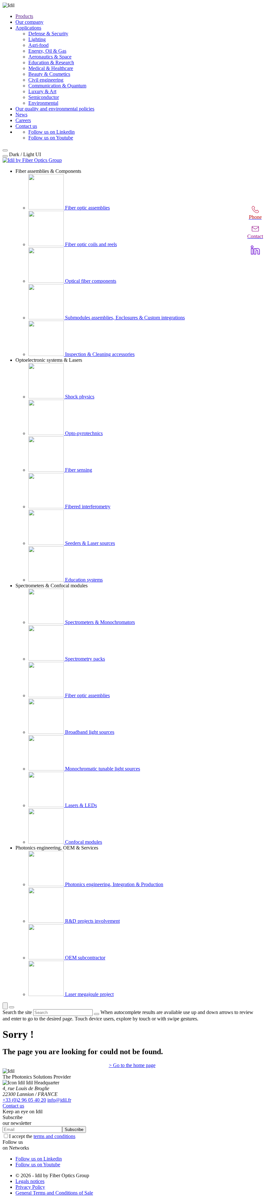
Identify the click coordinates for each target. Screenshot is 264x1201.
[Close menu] (5, 150)
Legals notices (29, 1181)
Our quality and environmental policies (54, 108)
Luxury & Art (42, 91)
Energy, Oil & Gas (47, 51)
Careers (23, 120)
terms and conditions (54, 1136)
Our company (29, 22)
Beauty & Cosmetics (49, 74)
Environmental (43, 103)
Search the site (17, 1012)
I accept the (42, 1136)
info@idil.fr (59, 1100)
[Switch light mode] (5, 156)
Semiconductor (43, 97)
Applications (28, 28)
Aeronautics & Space (49, 56)
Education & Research (51, 62)
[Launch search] (96, 1014)
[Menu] (11, 1007)
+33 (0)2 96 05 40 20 (24, 1100)
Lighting (37, 39)
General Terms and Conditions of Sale (54, 1193)
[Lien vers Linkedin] (255, 250)
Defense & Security (48, 33)
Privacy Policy (30, 1187)
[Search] (5, 1005)
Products (24, 16)
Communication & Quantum (57, 85)
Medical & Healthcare (50, 68)
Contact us (26, 126)
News (21, 114)
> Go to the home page (132, 1065)
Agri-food (38, 45)
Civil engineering (45, 80)
